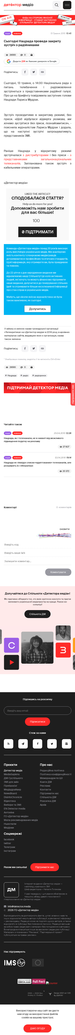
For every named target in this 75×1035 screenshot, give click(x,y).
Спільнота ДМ (37, 614)
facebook (9, 839)
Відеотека (10, 801)
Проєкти (10, 765)
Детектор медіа (13, 770)
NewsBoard (10, 793)
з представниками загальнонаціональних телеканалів (37, 159)
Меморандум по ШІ (51, 778)
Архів (43, 804)
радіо (25, 375)
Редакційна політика (52, 770)
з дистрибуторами (35, 155)
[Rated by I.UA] (52, 983)
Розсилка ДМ (48, 801)
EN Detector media (14, 808)
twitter (7, 843)
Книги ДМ (46, 781)
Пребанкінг (10, 785)
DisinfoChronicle (13, 797)
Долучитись (37, 309)
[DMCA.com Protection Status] (24, 983)
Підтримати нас (49, 793)
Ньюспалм (10, 823)
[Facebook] (24, 72)
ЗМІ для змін (11, 781)
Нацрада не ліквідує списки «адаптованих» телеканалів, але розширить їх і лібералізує (37, 464)
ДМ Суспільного (13, 778)
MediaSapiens (12, 774)
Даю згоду (37, 1028)
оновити (65, 529)
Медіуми (9, 827)
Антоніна (9, 812)
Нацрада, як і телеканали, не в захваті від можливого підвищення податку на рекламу (33, 440)
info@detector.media (19, 906)
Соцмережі (13, 834)
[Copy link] (42, 72)
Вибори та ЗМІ (12, 804)
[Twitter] (33, 72)
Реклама (45, 785)
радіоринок (40, 375)
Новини (17, 33)
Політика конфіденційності (55, 774)
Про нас (46, 765)
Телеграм (9, 847)
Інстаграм (10, 850)
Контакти (45, 789)
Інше (7, 33)
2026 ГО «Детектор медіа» (23, 910)
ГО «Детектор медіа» (16, 816)
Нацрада (12, 375)
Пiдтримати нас (44, 867)
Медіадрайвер (12, 789)
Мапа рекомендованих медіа (21, 820)
